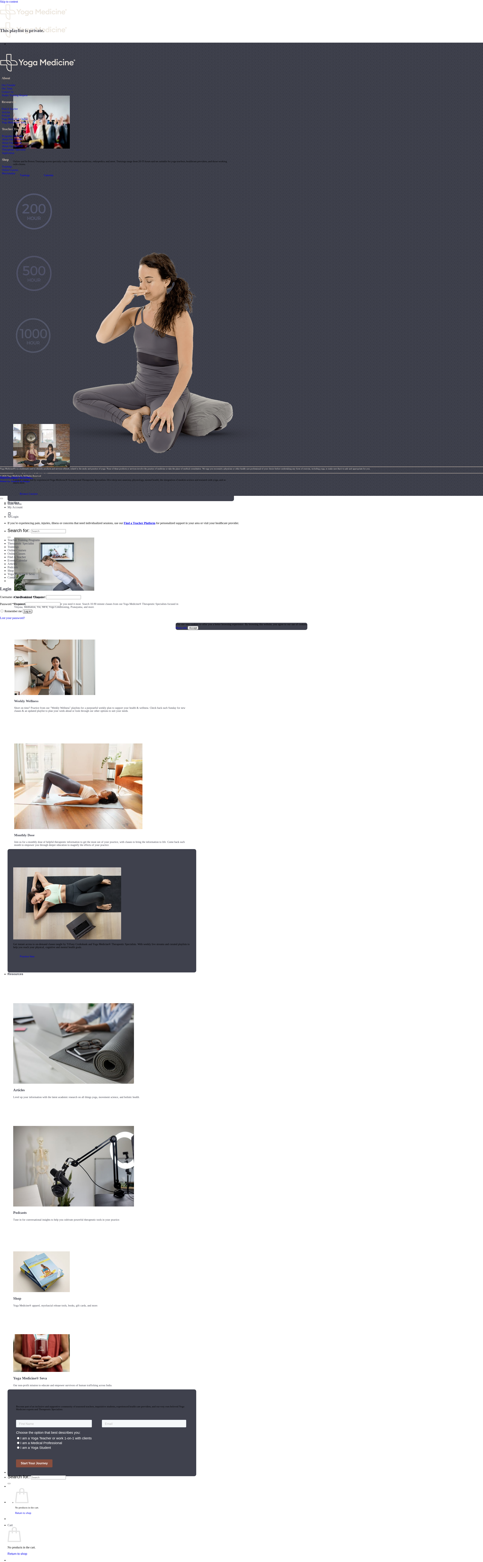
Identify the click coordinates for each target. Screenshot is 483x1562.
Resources (15, 974)
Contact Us (7, 91)
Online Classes (16, 553)
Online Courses (10, 169)
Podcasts (13, 567)
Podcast (6, 115)
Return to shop (23, 1513)
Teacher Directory (20, 1472)
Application (8, 152)
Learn (12, 43)
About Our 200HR (12, 139)
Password (12, 604)
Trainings (7, 166)
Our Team (7, 88)
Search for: (19, 1476)
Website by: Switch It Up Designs (15, 477)
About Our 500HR (12, 142)
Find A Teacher (10, 108)
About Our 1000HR (12, 146)
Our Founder (8, 85)
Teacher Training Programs (24, 540)
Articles (6, 112)
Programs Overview (12, 135)
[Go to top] (1, 498)
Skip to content (9, 1)
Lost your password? (12, 618)
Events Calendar (17, 560)
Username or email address (22, 597)
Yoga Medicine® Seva (14, 122)
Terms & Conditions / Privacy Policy (16, 478)
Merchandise (8, 173)
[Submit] (9, 1483)
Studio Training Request (15, 95)
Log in (27, 611)
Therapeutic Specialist (13, 149)
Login (14, 516)
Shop (11, 570)
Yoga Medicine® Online (15, 119)
